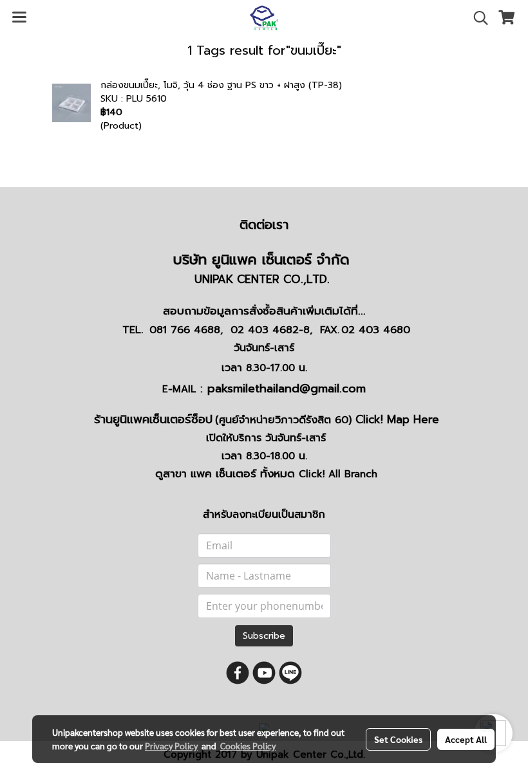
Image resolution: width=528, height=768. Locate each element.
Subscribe (264, 636)
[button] (476, 18)
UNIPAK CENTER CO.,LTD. (264, 279)
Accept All (466, 739)
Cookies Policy (248, 745)
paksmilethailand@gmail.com (286, 388)
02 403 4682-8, (271, 330)
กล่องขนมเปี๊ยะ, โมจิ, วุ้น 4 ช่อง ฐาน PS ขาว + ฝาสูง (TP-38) (221, 85)
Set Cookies (398, 739)
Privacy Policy (171, 745)
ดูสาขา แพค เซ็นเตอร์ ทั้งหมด (266, 473)
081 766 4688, (186, 330)
